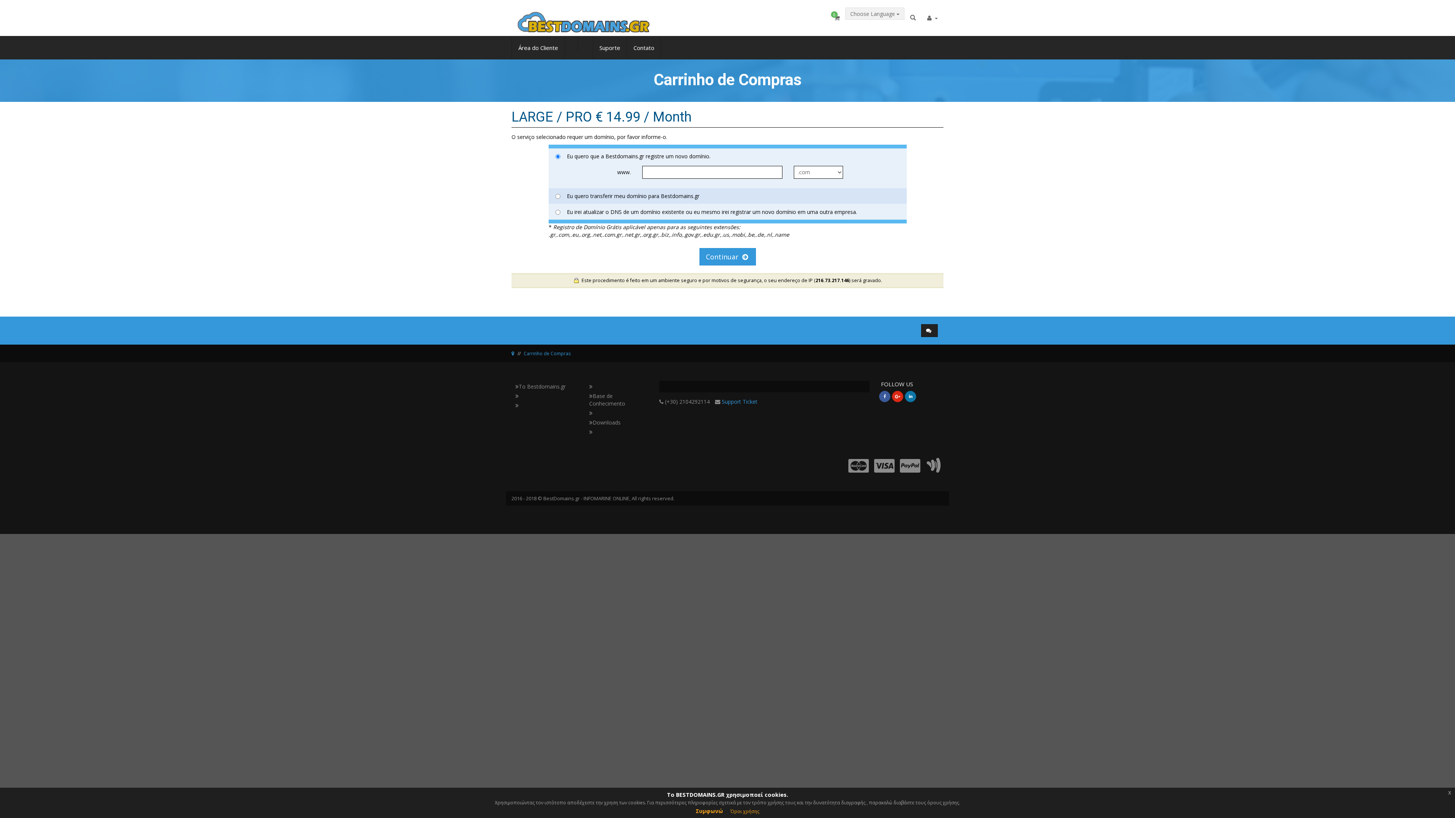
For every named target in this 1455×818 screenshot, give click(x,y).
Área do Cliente (538, 48)
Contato (644, 48)
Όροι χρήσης (745, 811)
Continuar (724, 256)
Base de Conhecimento (607, 399)
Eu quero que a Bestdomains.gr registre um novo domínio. (638, 156)
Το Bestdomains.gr (542, 386)
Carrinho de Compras (547, 353)
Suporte (609, 48)
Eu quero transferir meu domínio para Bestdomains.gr (633, 196)
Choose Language (873, 13)
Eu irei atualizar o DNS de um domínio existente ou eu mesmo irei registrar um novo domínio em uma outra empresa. (712, 211)
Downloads (607, 422)
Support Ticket (739, 401)
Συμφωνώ (709, 811)
